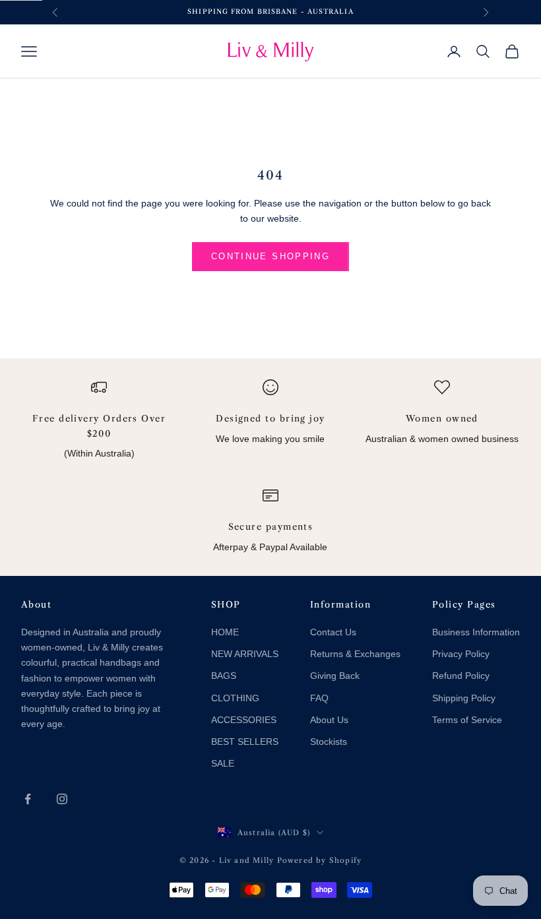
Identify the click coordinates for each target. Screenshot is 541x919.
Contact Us (333, 632)
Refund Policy (461, 675)
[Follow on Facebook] (27, 799)
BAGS (223, 675)
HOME (225, 632)
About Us (329, 719)
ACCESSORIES (243, 719)
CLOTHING (235, 698)
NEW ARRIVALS (244, 654)
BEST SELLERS (244, 741)
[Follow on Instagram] (62, 799)
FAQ (319, 698)
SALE (222, 763)
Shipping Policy (463, 698)
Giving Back (335, 675)
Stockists (328, 741)
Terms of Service (467, 719)
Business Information (476, 632)
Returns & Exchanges (355, 654)
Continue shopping (270, 256)
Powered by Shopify (319, 860)
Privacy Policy (461, 654)
